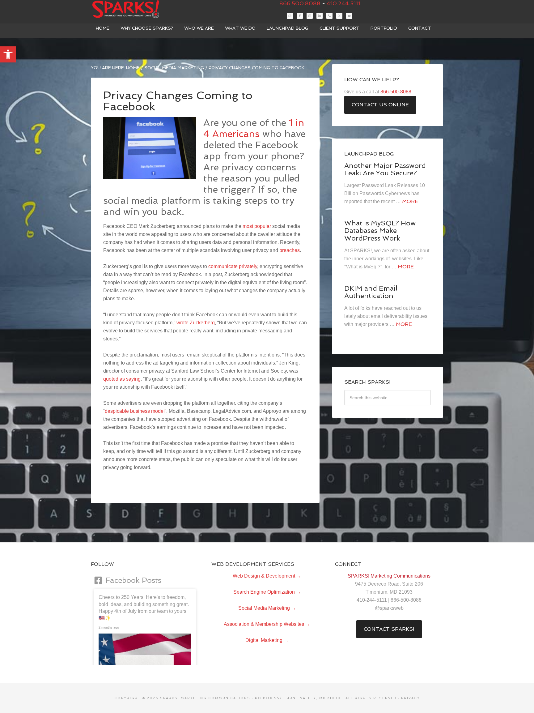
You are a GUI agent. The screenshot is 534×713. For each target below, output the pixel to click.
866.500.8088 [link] (299, 3)
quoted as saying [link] (122, 379)
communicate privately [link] (232, 266)
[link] (8, 54)
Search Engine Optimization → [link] (267, 592)
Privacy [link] (410, 698)
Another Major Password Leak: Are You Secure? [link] (385, 169)
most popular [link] (257, 226)
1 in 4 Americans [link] (253, 128)
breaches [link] (289, 250)
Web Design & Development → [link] (267, 576)
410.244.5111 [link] (343, 3)
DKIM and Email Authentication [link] (370, 292)
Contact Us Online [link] (380, 105)
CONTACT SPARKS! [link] (389, 629)
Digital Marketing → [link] (267, 640)
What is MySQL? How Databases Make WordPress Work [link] (380, 230)
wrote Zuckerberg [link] (195, 322)
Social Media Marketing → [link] (267, 608)
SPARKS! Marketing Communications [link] (137, 9)
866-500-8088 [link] (395, 91)
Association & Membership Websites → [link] (267, 624)
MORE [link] (410, 201)
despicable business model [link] (135, 411)
